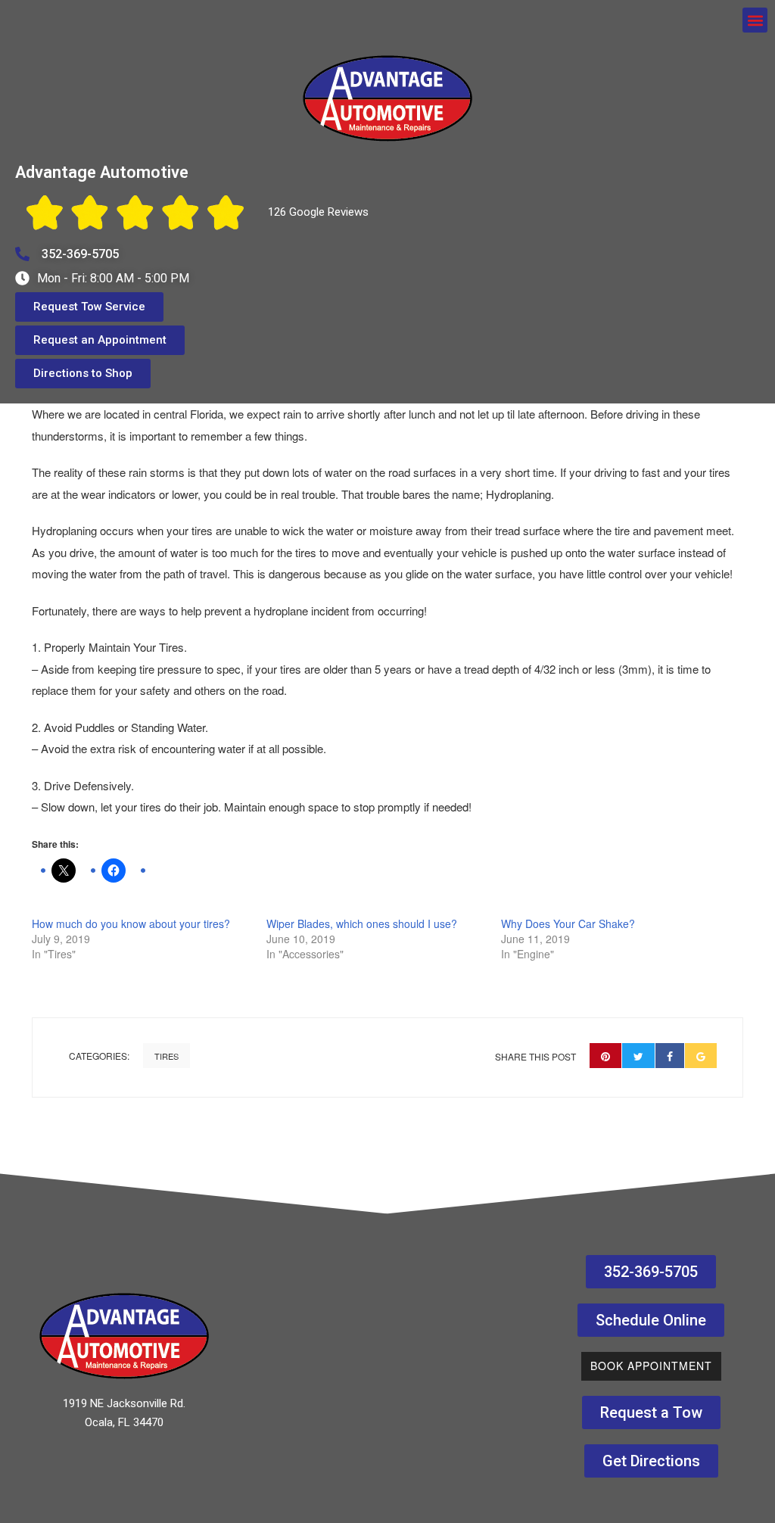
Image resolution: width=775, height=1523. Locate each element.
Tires (166, 1056)
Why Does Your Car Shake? (568, 923)
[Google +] (700, 1055)
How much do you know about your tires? (131, 923)
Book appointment (651, 1365)
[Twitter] (638, 1055)
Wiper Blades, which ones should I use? (361, 923)
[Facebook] (670, 1055)
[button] (754, 20)
